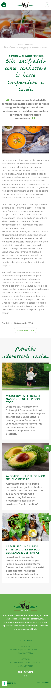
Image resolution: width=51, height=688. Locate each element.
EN (47, 5)
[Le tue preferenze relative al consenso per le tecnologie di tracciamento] (4, 683)
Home (20, 45)
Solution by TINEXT (42, 683)
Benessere (29, 45)
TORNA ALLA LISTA (25, 330)
